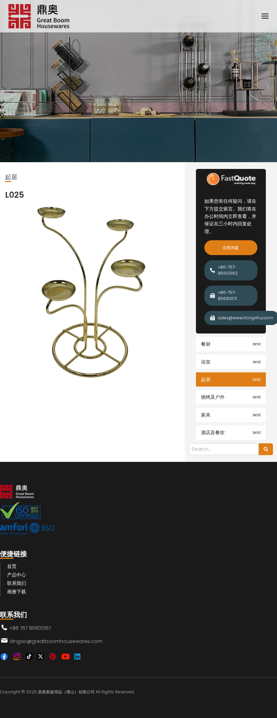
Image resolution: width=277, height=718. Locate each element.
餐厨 (205, 344)
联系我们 (16, 583)
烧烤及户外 (213, 397)
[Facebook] (4, 656)
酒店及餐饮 (213, 432)
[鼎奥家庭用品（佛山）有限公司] (38, 16)
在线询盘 (231, 247)
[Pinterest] (53, 656)
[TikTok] (29, 656)
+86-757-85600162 (228, 270)
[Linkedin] (77, 656)
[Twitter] (40, 656)
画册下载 (16, 591)
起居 (205, 379)
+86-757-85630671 (227, 295)
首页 (12, 566)
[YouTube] (65, 656)
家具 (205, 415)
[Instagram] (17, 656)
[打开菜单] (265, 16)
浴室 (205, 361)
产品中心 (16, 574)
